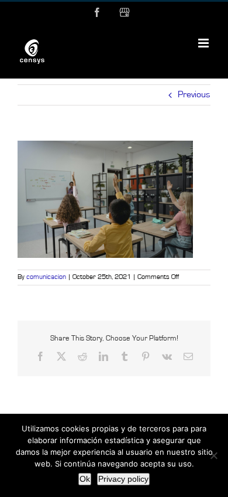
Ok (85, 479)
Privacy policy (123, 479)
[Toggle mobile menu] (204, 43)
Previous (194, 95)
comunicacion (46, 277)
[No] (213, 455)
